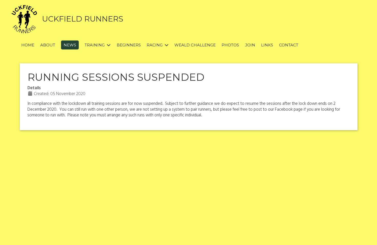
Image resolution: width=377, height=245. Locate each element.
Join (250, 45)
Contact (288, 45)
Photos (230, 45)
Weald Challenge (195, 45)
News (70, 45)
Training (95, 45)
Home (27, 45)
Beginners (129, 45)
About (47, 45)
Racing (155, 45)
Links (267, 45)
